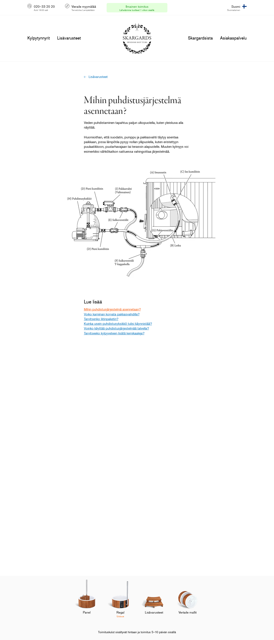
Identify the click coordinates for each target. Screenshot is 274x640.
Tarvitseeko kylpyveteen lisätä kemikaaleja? (114, 333)
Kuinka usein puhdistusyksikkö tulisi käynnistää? (118, 323)
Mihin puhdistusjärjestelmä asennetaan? (112, 309)
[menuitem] (87, 601)
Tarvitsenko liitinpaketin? (101, 319)
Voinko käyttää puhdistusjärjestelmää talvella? (116, 328)
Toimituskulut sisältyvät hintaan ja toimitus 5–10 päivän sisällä (137, 632)
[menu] (38, 38)
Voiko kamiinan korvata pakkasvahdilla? (112, 314)
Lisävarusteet (98, 77)
